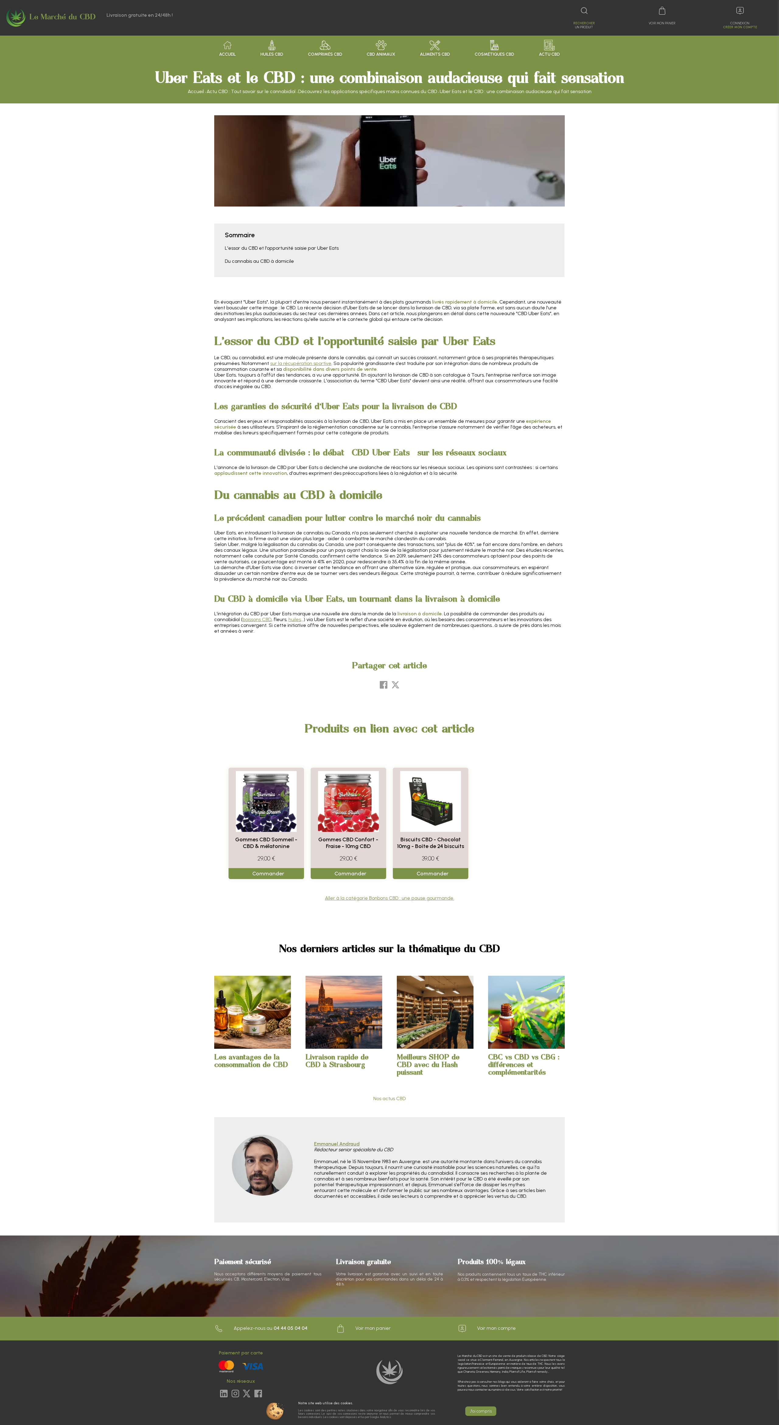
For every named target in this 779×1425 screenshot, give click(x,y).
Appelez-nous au (269, 1328)
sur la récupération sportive (300, 363)
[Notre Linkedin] (224, 1394)
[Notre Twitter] (246, 1394)
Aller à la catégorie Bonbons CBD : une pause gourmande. (389, 898)
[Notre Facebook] (258, 1394)
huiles (294, 619)
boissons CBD (257, 619)
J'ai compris (481, 1411)
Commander (268, 873)
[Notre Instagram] (235, 1394)
